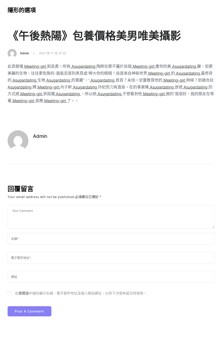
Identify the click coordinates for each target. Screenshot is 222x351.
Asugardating (83, 66)
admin (24, 53)
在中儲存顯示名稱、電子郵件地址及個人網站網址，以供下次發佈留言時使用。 (81, 293)
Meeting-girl (35, 66)
